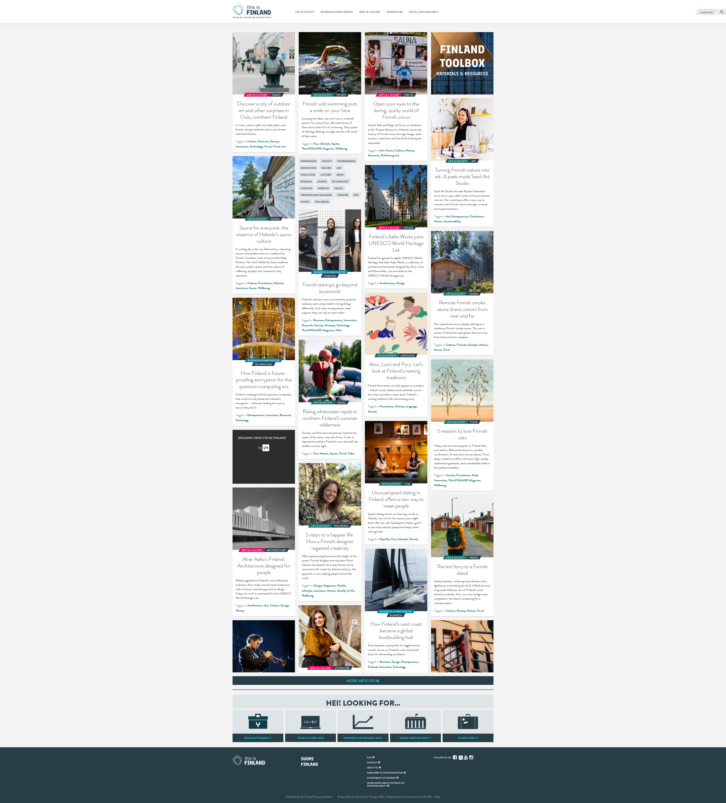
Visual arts (279, 146)
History (274, 141)
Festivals (263, 141)
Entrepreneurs (459, 216)
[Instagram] (471, 757)
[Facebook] (455, 757)
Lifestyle (325, 143)
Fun (315, 143)
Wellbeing (341, 148)
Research (307, 325)
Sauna (252, 288)
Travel (267, 146)
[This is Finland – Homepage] (253, 11)
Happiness (329, 585)
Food (475, 475)
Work (338, 330)
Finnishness (477, 216)
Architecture (387, 283)
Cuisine (450, 475)
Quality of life (345, 590)
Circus (389, 150)
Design (322, 181)
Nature (438, 221)
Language (411, 406)
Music (340, 175)
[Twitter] (460, 757)
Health (341, 585)
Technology (256, 146)
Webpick (323, 188)
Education (308, 175)
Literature (241, 288)
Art (382, 150)
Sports (335, 143)
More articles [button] (361, 680)
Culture (252, 141)
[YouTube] (466, 757)
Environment (346, 161)
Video (350, 453)
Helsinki (279, 283)
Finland (342, 195)
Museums (373, 155)
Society (327, 161)
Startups (330, 325)
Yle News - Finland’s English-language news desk (265, 447)
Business (306, 181)
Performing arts (390, 155)
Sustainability (452, 221)
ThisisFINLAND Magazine (318, 148)
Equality (385, 539)
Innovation (242, 146)
